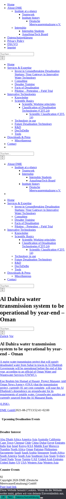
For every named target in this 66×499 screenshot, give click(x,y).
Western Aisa (35, 462)
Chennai (19, 442)
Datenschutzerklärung (27, 497)
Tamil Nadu (7, 459)
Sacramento (7, 452)
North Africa (18, 449)
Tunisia (26, 459)
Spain (52, 455)
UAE (34, 459)
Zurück (4, 336)
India (3, 446)
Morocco (54, 446)
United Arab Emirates (50, 459)
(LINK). (5, 403)
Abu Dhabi (6, 439)
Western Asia (50, 462)
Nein (10, 497)
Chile (28, 442)
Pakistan (39, 449)
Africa (17, 439)
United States (7, 462)
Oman (29, 449)
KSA (30, 446)
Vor (11, 336)
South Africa (57, 452)
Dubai (43, 442)
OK (3, 497)
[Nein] (41, 497)
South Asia (24, 455)
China (35, 442)
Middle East (41, 446)
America (26, 439)
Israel (15, 446)
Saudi (17, 452)
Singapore (43, 452)
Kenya (23, 446)
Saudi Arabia (29, 452)
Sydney (60, 455)
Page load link (8, 486)
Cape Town (7, 442)
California (54, 439)
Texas (17, 459)
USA (24, 462)
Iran (9, 446)
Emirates (60, 442)
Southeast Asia (39, 455)
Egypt (50, 442)
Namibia (5, 449)
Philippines (50, 449)
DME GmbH (7, 410)
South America (8, 455)
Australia (43, 439)
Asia (34, 439)
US (18, 462)
